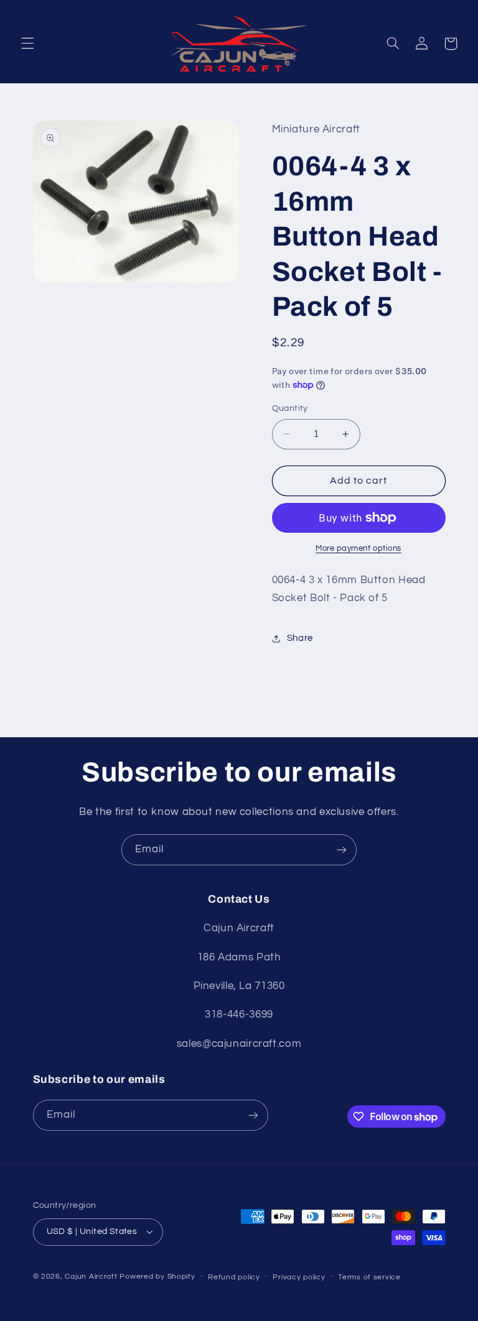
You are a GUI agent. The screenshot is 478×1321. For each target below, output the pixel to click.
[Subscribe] (341, 849)
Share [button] (300, 638)
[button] (27, 43)
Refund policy (234, 1277)
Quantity (290, 408)
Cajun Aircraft (91, 1276)
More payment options (358, 549)
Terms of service (369, 1277)
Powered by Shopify (157, 1276)
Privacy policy (299, 1277)
